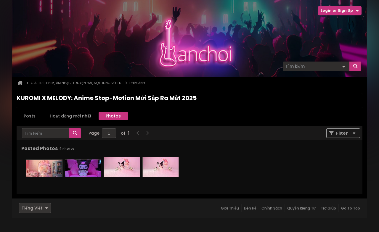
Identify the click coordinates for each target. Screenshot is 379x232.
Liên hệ (250, 208)
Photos (113, 116)
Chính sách (271, 208)
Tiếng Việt (32, 208)
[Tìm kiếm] (355, 66)
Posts (30, 116)
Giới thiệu (230, 208)
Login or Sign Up (337, 10)
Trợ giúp (328, 208)
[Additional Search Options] (343, 66)
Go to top (350, 208)
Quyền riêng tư (301, 208)
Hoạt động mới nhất (70, 116)
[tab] (30, 116)
